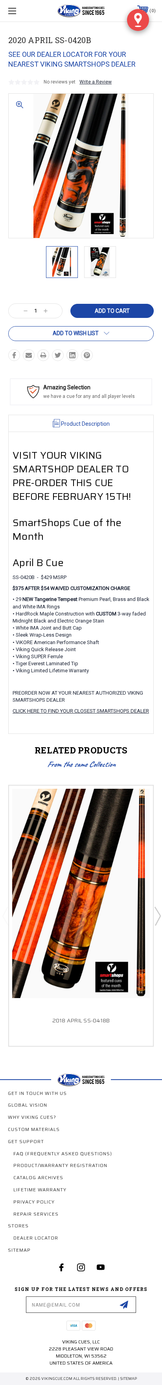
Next (157, 916)
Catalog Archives (38, 1177)
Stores (18, 1225)
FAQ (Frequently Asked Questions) (62, 1153)
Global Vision (27, 1105)
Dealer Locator (35, 1238)
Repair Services (36, 1214)
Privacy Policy (34, 1201)
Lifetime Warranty (39, 1189)
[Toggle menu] (22, 11)
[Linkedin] (72, 355)
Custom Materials (34, 1129)
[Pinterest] (87, 355)
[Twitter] (58, 355)
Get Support (26, 1141)
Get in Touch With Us (37, 1093)
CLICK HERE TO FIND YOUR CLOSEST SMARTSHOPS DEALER (81, 711)
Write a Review (95, 82)
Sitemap (19, 1250)
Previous (5, 916)
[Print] (43, 355)
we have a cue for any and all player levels (89, 396)
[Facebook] (14, 355)
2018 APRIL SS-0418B (81, 1020)
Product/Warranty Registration (60, 1165)
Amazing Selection (66, 387)
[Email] (29, 355)
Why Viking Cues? (32, 1117)
